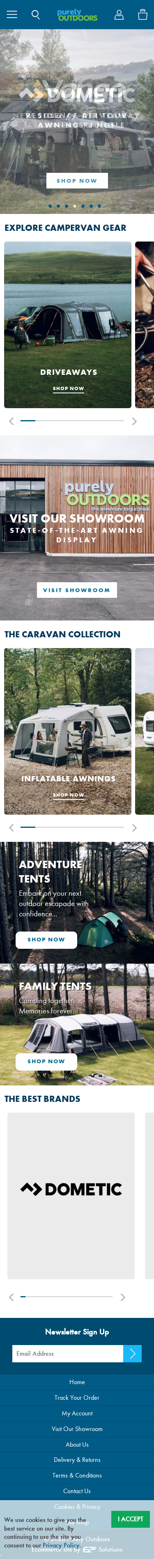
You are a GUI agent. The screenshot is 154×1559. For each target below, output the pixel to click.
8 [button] (55, 1296)
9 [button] (59, 1296)
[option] (67, 326)
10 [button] (64, 1296)
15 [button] (87, 1296)
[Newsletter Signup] (132, 1353)
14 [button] (82, 1296)
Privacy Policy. (62, 1545)
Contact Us (77, 1491)
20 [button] (110, 1296)
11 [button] (69, 1296)
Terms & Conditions (77, 1475)
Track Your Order (77, 1397)
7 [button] (116, 420)
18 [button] (101, 1296)
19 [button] (105, 1296)
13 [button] (78, 1296)
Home (77, 1382)
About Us (77, 1444)
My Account (77, 1413)
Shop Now (77, 180)
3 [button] (57, 420)
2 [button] (42, 420)
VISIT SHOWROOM (77, 590)
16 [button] (92, 1296)
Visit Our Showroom (77, 1429)
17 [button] (96, 1296)
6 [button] (101, 420)
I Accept (130, 1519)
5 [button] (87, 420)
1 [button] (28, 420)
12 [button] (73, 1296)
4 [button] (72, 420)
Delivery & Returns (77, 1460)
